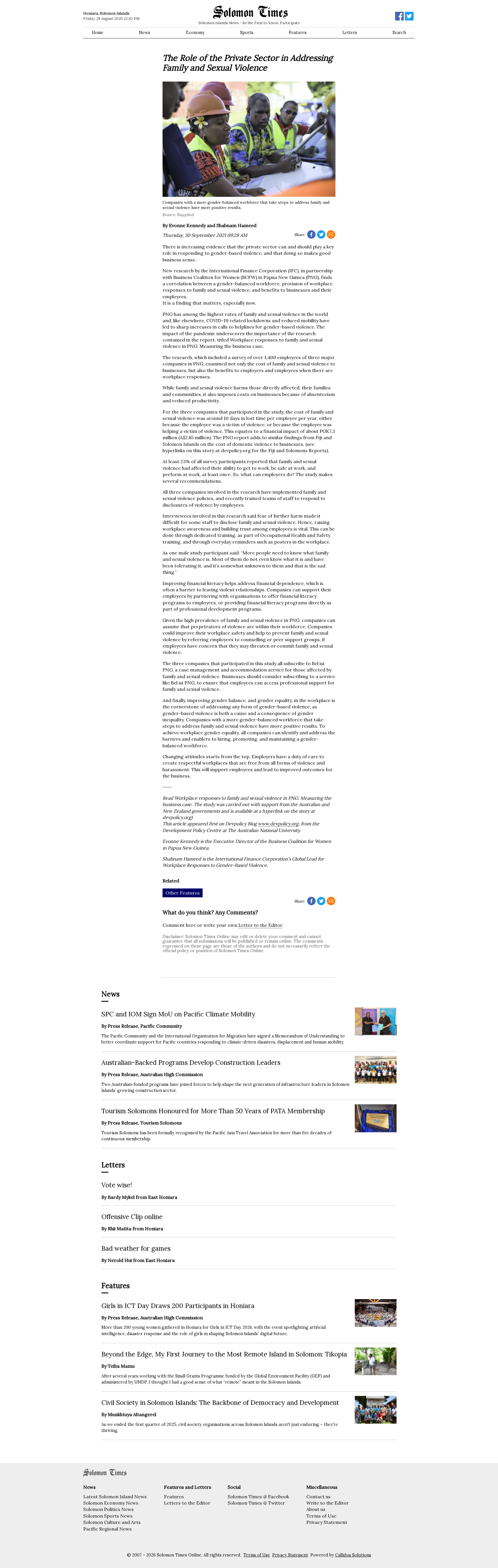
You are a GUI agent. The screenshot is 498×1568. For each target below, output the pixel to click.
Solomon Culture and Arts (112, 1522)
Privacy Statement (326, 1522)
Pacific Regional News (107, 1529)
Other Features (182, 893)
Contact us (318, 1496)
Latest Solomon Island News (115, 1496)
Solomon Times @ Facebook (258, 1496)
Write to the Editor (327, 1503)
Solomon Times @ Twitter (256, 1503)
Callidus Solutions (353, 1555)
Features (298, 32)
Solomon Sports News (108, 1516)
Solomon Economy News (110, 1503)
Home (97, 32)
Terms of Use (321, 1516)
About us (315, 1509)
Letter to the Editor (260, 925)
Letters (349, 32)
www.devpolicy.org (278, 824)
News (144, 32)
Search (399, 32)
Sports (246, 32)
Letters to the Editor (187, 1503)
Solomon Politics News (108, 1509)
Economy (195, 32)
